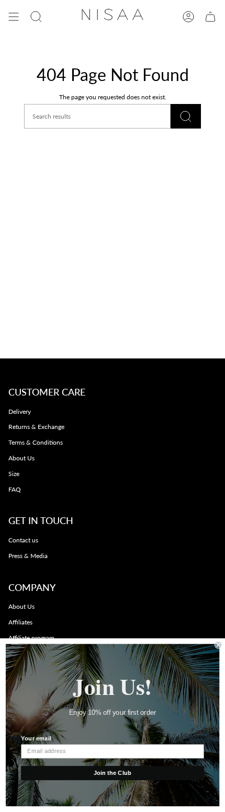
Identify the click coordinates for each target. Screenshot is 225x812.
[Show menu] (13, 17)
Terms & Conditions (35, 442)
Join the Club (112, 773)
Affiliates (20, 622)
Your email (36, 738)
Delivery (19, 411)
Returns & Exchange (36, 427)
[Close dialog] (218, 644)
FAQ (14, 489)
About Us (21, 458)
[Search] (186, 116)
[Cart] (210, 17)
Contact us (23, 540)
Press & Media (28, 556)
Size (13, 474)
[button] (36, 17)
